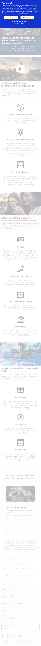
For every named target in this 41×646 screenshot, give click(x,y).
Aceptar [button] (11, 17)
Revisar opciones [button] (19, 23)
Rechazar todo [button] (27, 17)
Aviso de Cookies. (23, 13)
